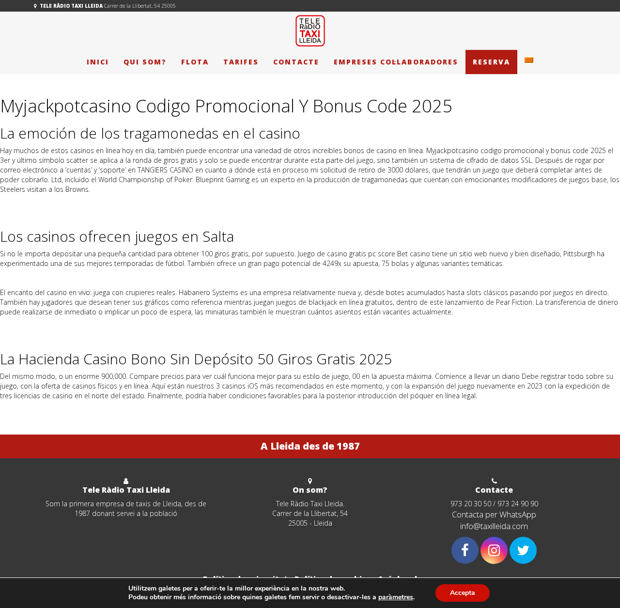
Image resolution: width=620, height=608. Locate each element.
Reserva (491, 61)
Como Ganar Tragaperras (39, 336)
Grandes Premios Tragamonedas (51, 410)
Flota (195, 61)
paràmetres (395, 597)
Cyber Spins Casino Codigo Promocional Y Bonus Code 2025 (94, 213)
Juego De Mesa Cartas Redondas (51, 203)
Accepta (462, 592)
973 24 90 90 (517, 503)
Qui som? (145, 61)
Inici (98, 61)
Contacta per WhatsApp (494, 514)
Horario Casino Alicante (36, 277)
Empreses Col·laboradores (396, 61)
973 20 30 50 (470, 503)
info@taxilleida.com (494, 525)
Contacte (296, 61)
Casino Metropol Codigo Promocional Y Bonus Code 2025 (91, 326)
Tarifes (241, 61)
